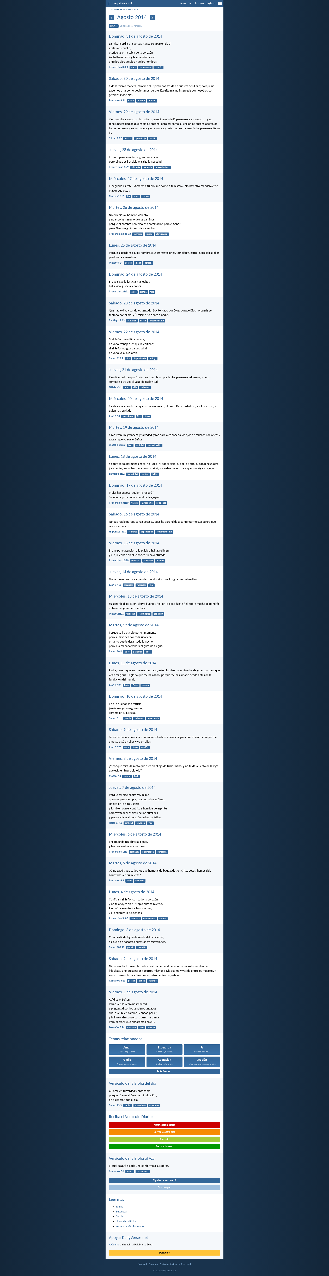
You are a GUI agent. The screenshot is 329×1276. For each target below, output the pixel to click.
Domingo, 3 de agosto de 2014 (134, 930)
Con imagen (164, 1187)
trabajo (152, 359)
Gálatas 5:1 (115, 387)
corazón (158, 67)
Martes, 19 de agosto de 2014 (134, 428)
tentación (131, 321)
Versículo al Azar (196, 3)
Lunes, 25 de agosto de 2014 (132, 245)
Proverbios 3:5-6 (118, 918)
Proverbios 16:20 (119, 560)
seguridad (128, 585)
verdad (128, 139)
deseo (143, 321)
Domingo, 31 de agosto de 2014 (135, 37)
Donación (164, 1252)
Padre (135, 685)
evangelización (154, 445)
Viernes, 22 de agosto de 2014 (134, 332)
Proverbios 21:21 (119, 291)
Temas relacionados (125, 1039)
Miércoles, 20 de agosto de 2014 (136, 399)
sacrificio (153, 981)
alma (141, 1028)
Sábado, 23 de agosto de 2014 (134, 303)
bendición (148, 561)
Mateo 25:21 (116, 614)
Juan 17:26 (115, 747)
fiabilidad (130, 614)
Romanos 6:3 (116, 880)
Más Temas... (164, 1071)
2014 (135, 9)
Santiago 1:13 (117, 320)
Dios (128, 359)
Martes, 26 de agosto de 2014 (134, 208)
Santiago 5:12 (117, 474)
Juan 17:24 (115, 685)
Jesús (127, 387)
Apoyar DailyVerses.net (128, 1238)
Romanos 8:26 (117, 100)
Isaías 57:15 (115, 823)
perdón (148, 263)
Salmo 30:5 (115, 651)
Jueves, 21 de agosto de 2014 (133, 370)
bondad (151, 1028)
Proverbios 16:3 (118, 851)
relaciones (161, 503)
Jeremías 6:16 (116, 1027)
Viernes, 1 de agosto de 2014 (133, 992)
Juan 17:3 (114, 416)
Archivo (127, 9)
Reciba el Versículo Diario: (131, 1117)
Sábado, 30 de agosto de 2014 (134, 79)
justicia (149, 234)
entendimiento (163, 167)
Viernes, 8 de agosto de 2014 (133, 759)
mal (151, 585)
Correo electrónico (164, 1132)
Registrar (210, 3)
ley (128, 196)
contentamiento (164, 532)
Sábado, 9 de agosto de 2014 (133, 730)
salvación (141, 823)
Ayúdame (114, 1244)
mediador (141, 585)
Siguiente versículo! (164, 1180)
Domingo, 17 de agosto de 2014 (135, 486)
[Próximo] (152, 17)
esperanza (154, 1105)
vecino (146, 196)
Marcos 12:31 (116, 196)
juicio (136, 776)
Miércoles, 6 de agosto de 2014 (135, 834)
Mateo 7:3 (115, 776)
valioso (134, 503)
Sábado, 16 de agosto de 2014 (134, 514)
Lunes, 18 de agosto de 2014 (132, 457)
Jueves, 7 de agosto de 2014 (132, 788)
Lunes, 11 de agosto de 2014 (132, 663)
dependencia (140, 359)
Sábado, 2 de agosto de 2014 (133, 959)
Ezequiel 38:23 (117, 445)
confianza (138, 234)
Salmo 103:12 (116, 947)
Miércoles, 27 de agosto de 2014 (136, 179)
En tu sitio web (164, 1146)
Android (164, 1139)
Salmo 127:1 (116, 358)
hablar (131, 101)
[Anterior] (111, 17)
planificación (161, 234)
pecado (128, 263)
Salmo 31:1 (115, 718)
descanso (131, 1028)
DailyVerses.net (116, 9)
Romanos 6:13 (117, 980)
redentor (145, 387)
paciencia (148, 167)
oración (152, 101)
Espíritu (141, 101)
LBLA (112, 26)
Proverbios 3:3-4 (118, 67)
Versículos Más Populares (130, 1226)
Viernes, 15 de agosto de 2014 (134, 543)
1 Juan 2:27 (115, 138)
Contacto (164, 1264)
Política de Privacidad (180, 1264)
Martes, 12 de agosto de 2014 (134, 625)
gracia (138, 263)
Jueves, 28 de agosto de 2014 (133, 150)
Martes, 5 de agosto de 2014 (132, 863)
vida (152, 292)
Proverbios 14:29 (119, 167)
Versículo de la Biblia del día (132, 1084)
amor (133, 67)
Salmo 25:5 (115, 1105)
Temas (183, 3)
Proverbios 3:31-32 (120, 234)
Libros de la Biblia (126, 1221)
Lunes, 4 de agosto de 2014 (131, 892)
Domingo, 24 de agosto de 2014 (135, 275)
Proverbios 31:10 (119, 503)
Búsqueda (121, 1211)
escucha (160, 561)
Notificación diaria (164, 1125)
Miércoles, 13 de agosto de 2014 (136, 596)
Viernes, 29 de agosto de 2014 (134, 112)
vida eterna (128, 416)
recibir (153, 139)
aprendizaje (140, 139)
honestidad (132, 474)
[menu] (220, 5)
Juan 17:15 (115, 585)
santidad (140, 445)
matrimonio (147, 503)
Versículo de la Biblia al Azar (132, 1159)
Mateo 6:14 (115, 263)
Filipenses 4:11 (117, 531)
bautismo (139, 881)
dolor (147, 652)
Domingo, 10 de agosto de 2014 (135, 697)
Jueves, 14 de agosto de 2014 (133, 572)
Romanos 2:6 (116, 1171)
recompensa (145, 67)
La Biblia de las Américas (131, 26)
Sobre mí (142, 1264)
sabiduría (135, 167)
